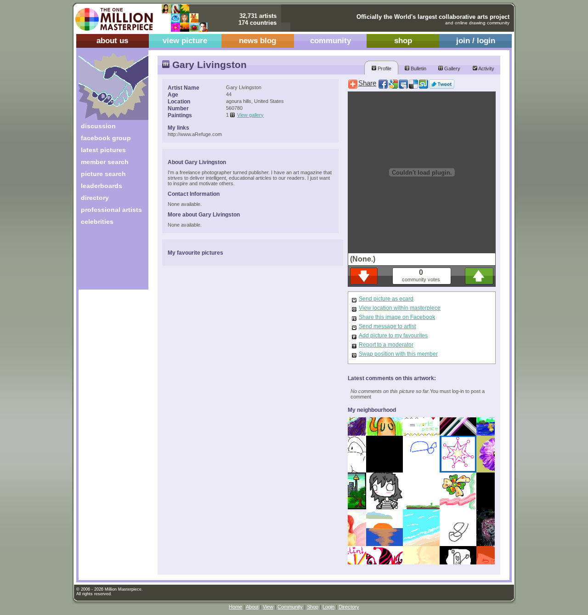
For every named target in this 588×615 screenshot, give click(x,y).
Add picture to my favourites (393, 335)
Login (328, 606)
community (330, 40)
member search (105, 161)
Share (367, 83)
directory (95, 197)
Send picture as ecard (386, 299)
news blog (257, 40)
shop (403, 40)
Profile (383, 68)
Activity (485, 68)
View (268, 606)
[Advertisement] (107, 261)
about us (112, 40)
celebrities (97, 221)
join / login (475, 40)
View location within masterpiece (400, 308)
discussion (98, 126)
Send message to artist (387, 326)
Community (290, 606)
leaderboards (101, 185)
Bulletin (417, 68)
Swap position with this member (398, 354)
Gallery (451, 68)
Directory (349, 606)
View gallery (250, 115)
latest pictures (103, 150)
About (252, 606)
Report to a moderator (386, 345)
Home (235, 606)
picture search (103, 173)
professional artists (111, 209)
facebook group (106, 138)
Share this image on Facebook (397, 317)
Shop (312, 606)
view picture (185, 40)
